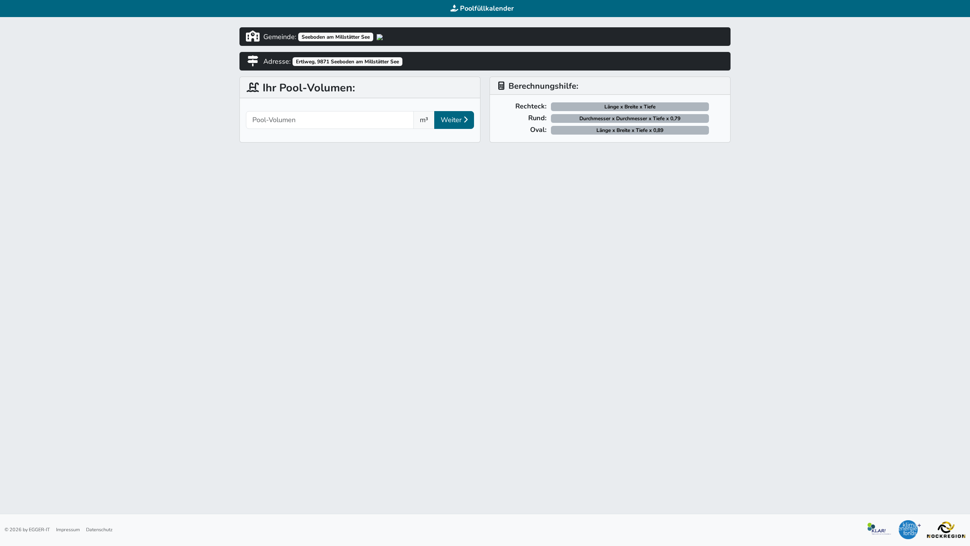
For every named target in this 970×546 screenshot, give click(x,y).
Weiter (452, 119)
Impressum (68, 529)
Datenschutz (99, 529)
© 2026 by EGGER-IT (27, 529)
